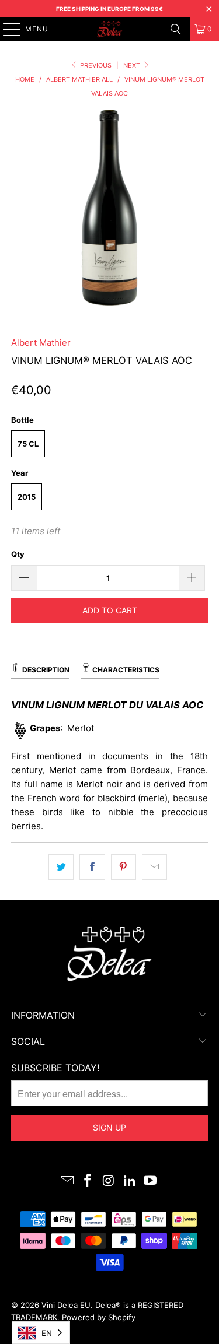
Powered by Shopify (98, 1317)
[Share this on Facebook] (92, 867)
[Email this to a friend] (154, 867)
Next (132, 65)
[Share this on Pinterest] (123, 867)
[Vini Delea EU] (110, 29)
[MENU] (6, 29)
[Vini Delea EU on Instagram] (109, 1181)
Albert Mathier (41, 342)
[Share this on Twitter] (61, 867)
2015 (27, 496)
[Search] (176, 29)
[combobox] (41, 1332)
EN (46, 1333)
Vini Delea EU (66, 1305)
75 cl (28, 443)
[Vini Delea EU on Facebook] (88, 1181)
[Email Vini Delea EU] (67, 1181)
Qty (18, 554)
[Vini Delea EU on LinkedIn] (129, 1181)
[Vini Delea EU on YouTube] (150, 1181)
